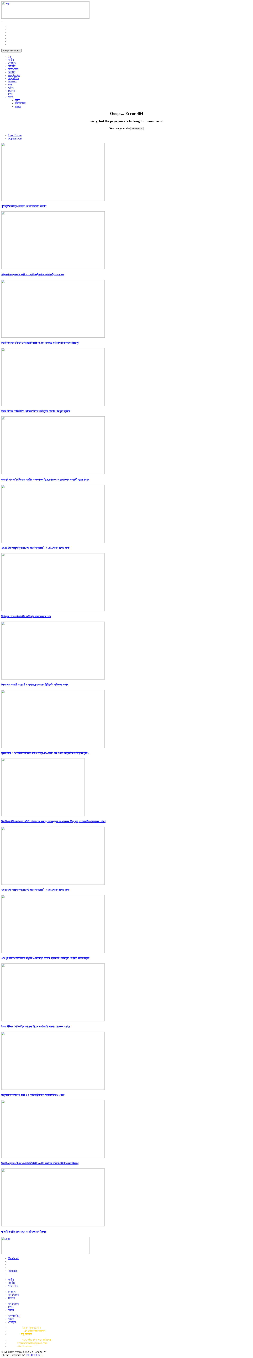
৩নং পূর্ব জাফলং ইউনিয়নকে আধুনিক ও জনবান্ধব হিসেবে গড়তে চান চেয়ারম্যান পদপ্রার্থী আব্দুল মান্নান (45, 479)
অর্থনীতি (11, 72)
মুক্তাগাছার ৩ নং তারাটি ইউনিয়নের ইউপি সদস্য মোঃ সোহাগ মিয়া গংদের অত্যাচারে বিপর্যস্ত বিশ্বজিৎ (45, 753)
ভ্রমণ (17, 100)
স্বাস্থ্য (18, 106)
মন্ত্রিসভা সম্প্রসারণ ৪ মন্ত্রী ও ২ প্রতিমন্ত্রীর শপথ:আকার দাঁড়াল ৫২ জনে (32, 274)
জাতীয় (11, 59)
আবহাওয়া (12, 81)
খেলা (10, 84)
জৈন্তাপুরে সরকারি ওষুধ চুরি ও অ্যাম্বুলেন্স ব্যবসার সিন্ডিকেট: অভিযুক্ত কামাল (34, 684)
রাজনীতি (11, 65)
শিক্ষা (10, 93)
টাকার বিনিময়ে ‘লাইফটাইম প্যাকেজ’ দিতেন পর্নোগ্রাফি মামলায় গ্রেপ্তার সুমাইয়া (35, 411)
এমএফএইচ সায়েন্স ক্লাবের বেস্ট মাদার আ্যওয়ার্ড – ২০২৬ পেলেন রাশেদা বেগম (35, 547)
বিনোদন (11, 90)
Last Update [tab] (15, 135)
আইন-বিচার (13, 69)
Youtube (12, 1270)
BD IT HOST (34, 1355)
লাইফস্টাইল (20, 103)
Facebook (13, 1258)
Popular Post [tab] (15, 138)
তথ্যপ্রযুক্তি (14, 75)
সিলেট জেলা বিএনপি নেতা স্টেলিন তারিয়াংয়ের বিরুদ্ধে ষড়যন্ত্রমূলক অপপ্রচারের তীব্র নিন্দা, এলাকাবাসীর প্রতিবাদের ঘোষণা (53, 821)
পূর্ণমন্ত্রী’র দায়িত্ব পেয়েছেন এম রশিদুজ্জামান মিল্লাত (23, 206)
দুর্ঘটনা (11, 87)
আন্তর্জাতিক (13, 78)
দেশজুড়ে (12, 62)
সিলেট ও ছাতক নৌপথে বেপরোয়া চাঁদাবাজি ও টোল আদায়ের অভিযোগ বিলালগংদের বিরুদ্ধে (39, 342)
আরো (10, 96)
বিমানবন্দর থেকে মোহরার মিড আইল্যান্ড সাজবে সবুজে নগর (26, 616)
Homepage (137, 128)
